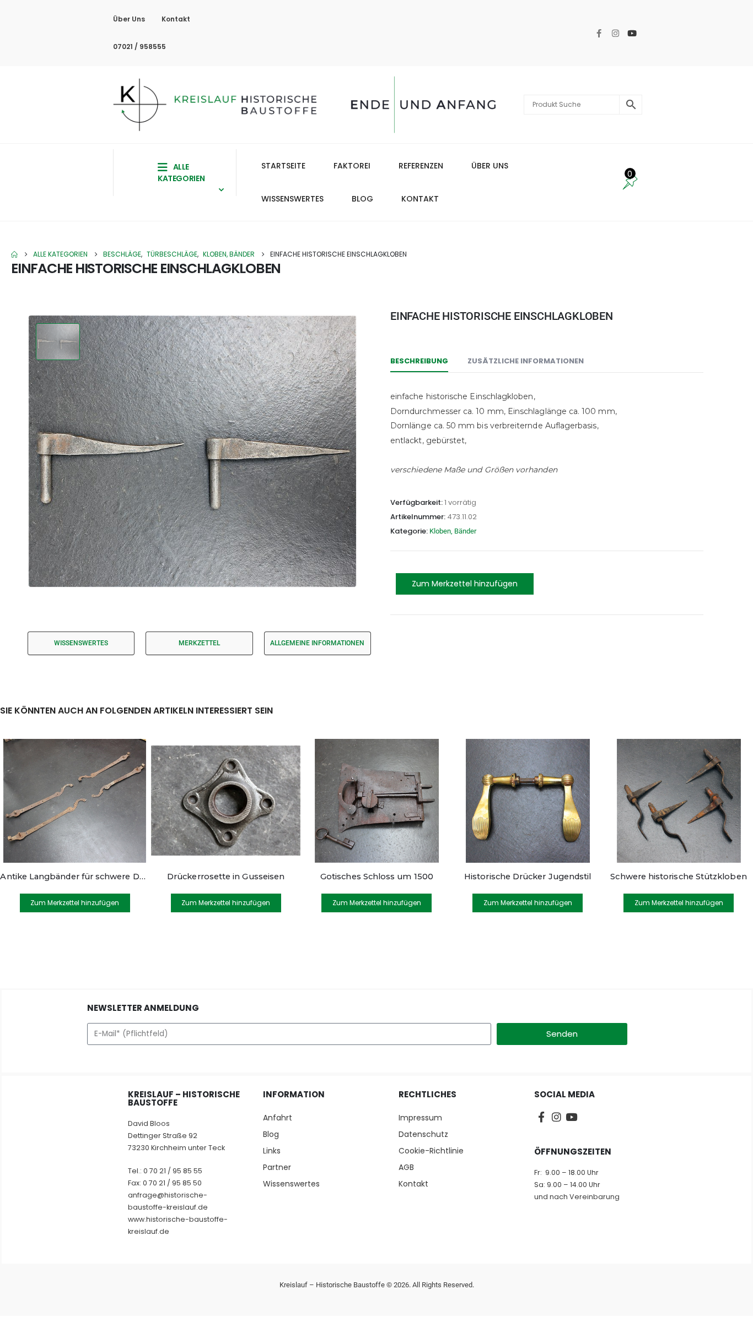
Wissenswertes (291, 1183)
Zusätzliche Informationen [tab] (525, 361)
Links (272, 1150)
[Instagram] (615, 33)
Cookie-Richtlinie (431, 1150)
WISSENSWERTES (292, 198)
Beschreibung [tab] (419, 361)
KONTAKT (420, 198)
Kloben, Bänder (452, 531)
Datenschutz (423, 1134)
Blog (271, 1134)
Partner (277, 1167)
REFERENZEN (421, 165)
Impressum (420, 1117)
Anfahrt (277, 1117)
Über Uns (129, 19)
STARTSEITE (283, 165)
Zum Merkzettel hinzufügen (465, 583)
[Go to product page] (74, 801)
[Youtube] (631, 33)
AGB (406, 1167)
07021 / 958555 (139, 46)
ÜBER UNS (489, 165)
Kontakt (176, 19)
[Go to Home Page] (14, 254)
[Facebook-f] (598, 33)
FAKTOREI (352, 165)
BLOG (362, 198)
